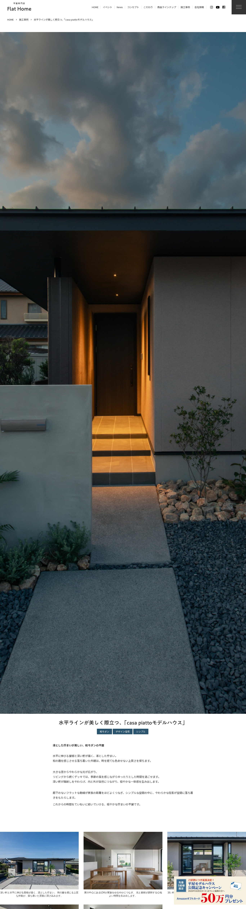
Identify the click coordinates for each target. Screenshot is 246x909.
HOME (10, 19)
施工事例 (23, 19)
